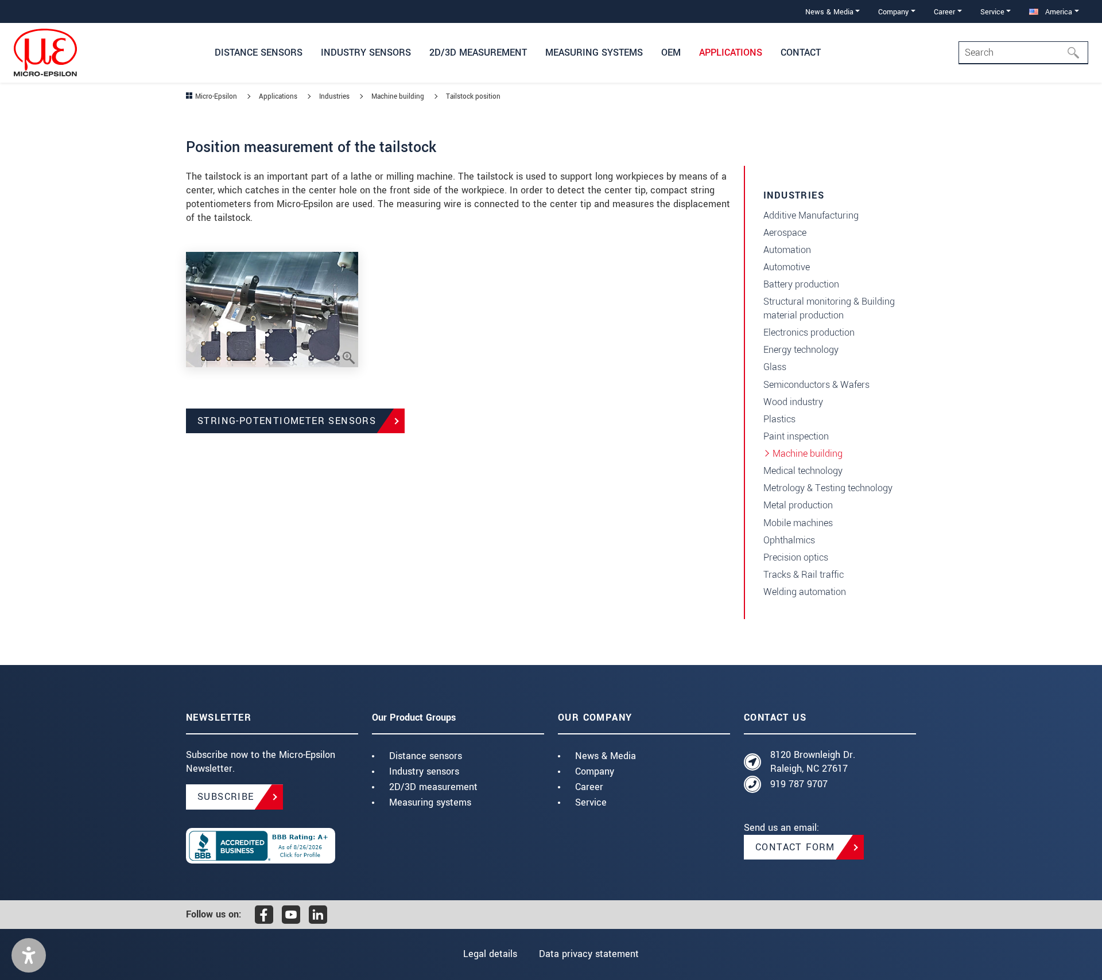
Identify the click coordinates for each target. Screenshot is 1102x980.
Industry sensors (424, 771)
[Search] (1076, 52)
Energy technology (801, 349)
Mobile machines (798, 523)
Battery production (801, 284)
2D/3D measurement (433, 787)
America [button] (1057, 11)
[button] (28, 955)
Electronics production (809, 332)
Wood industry (793, 402)
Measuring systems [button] (594, 52)
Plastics (779, 419)
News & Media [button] (829, 11)
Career (589, 787)
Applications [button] (730, 52)
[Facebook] (264, 914)
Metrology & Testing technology (828, 488)
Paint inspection (796, 436)
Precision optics (795, 557)
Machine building (808, 453)
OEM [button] (671, 52)
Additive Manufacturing (811, 215)
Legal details (490, 953)
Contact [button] (801, 52)
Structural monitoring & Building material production (829, 308)
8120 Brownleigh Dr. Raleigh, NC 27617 (812, 761)
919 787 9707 (799, 784)
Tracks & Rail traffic (803, 574)
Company (594, 771)
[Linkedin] (318, 914)
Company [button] (893, 11)
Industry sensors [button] (366, 52)
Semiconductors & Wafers (816, 384)
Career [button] (944, 11)
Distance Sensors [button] (258, 52)
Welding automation (804, 591)
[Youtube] (291, 914)
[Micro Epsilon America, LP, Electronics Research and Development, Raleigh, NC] (272, 846)
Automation (787, 249)
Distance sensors (425, 756)
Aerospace (784, 232)
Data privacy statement (589, 953)
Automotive (786, 267)
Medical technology (803, 470)
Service (591, 802)
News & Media (605, 756)
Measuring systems (430, 802)
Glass (774, 367)
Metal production (798, 505)
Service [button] (992, 11)
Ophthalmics (789, 540)
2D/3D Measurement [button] (478, 52)
